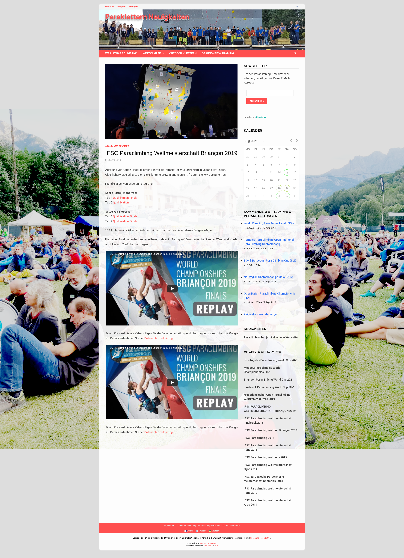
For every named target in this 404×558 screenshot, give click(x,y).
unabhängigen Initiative (260, 538)
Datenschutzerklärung (158, 338)
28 (279, 188)
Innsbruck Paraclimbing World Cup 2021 (269, 387)
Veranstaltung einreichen (208, 526)
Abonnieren (257, 101)
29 (286, 187)
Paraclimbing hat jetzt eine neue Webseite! (271, 337)
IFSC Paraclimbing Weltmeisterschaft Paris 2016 (268, 447)
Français (133, 6)
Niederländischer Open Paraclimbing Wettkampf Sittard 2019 (267, 397)
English (121, 6)
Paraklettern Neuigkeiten (147, 16)
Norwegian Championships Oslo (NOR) (268, 277)
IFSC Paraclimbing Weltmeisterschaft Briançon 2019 (270, 408)
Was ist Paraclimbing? (121, 53)
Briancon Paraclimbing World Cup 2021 (269, 379)
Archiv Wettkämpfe (117, 146)
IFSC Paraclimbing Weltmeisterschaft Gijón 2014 (268, 467)
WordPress (207, 546)
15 (286, 172)
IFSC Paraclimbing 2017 (259, 437)
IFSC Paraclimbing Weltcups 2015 (265, 457)
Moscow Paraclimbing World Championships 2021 (262, 370)
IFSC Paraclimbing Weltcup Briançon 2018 (270, 430)
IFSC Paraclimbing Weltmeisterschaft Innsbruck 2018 (268, 420)
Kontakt (225, 526)
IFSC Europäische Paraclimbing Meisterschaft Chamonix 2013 (264, 479)
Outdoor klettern (183, 53)
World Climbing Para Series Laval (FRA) (269, 223)
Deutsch (109, 6)
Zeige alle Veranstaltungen (261, 314)
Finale (133, 197)
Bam (216, 546)
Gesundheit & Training (218, 53)
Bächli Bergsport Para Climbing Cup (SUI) (270, 260)
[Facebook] (297, 6)
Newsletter (235, 526)
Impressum (169, 526)
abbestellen (261, 117)
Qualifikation (121, 197)
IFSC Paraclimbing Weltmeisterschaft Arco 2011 (268, 502)
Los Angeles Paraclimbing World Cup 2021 (271, 360)
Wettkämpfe (152, 53)
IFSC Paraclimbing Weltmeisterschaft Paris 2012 (268, 490)
